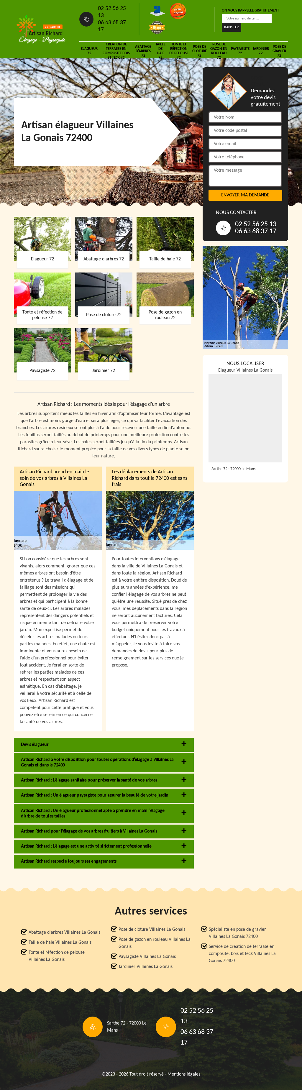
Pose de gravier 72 (279, 51)
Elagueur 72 (89, 51)
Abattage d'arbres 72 (143, 51)
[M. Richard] (41, 29)
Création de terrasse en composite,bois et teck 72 (116, 51)
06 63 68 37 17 (112, 26)
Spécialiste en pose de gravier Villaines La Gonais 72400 (237, 933)
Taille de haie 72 (160, 51)
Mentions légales (184, 1074)
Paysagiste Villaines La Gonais (147, 956)
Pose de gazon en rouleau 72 (218, 51)
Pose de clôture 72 (199, 51)
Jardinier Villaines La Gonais (146, 966)
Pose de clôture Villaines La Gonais (152, 929)
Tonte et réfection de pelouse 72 (178, 51)
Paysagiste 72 (240, 51)
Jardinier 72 (261, 51)
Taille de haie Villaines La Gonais (60, 942)
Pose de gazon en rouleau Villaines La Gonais (155, 943)
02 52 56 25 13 (112, 12)
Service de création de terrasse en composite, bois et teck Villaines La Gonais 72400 (242, 953)
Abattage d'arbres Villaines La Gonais (64, 932)
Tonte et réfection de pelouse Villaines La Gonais (57, 956)
